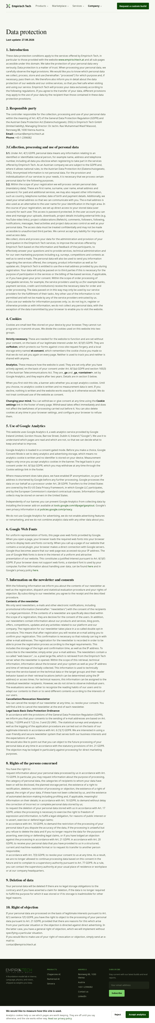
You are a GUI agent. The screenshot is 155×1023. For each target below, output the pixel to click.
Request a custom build (133, 6)
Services (77, 6)
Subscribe (117, 993)
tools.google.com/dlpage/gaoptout (74, 505)
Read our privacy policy (60, 1018)
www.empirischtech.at (71, 59)
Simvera (51, 983)
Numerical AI (53, 979)
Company (93, 6)
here (90, 566)
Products (41, 6)
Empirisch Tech (21, 6)
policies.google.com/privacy (56, 509)
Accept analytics (137, 1014)
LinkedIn (82, 996)
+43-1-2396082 (85, 987)
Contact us (83, 991)
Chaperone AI (54, 974)
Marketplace (59, 6)
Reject (118, 1014)
